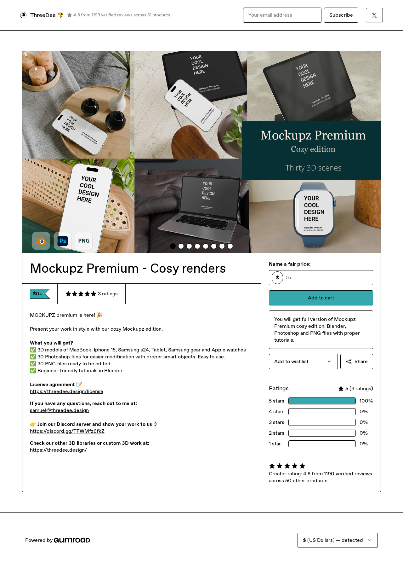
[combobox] (303, 361)
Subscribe (341, 15)
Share (361, 361)
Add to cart (321, 298)
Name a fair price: (289, 264)
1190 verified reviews (348, 474)
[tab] (173, 246)
